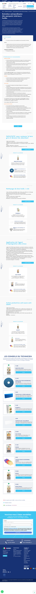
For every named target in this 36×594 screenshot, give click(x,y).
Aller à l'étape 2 (28, 149)
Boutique (14, 549)
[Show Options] (31, 525)
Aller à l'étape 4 (28, 262)
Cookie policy (26, 553)
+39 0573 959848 (11, 542)
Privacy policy (26, 552)
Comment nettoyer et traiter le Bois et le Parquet (20, 11)
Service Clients (10, 540)
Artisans (9, 1)
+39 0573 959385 (5, 552)
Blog (21, 1)
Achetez (23, 372)
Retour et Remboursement (17, 550)
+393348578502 (14, 505)
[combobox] (18, 525)
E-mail (5, 520)
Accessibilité (26, 562)
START (18, 126)
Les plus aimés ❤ (24, 6)
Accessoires (20, 6)
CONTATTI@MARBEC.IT (27, 542)
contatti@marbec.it (5, 553)
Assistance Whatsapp (31, 8)
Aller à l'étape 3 (28, 201)
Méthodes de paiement (17, 551)
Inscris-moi (18, 532)
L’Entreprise (4, 1)
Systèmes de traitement (15, 1)
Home (3, 11)
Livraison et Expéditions (17, 552)
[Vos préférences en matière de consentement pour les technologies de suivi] (34, 592)
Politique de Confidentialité (13, 528)
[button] (2, 591)
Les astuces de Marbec (27, 1)
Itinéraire (5, 555)
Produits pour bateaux (14, 6)
